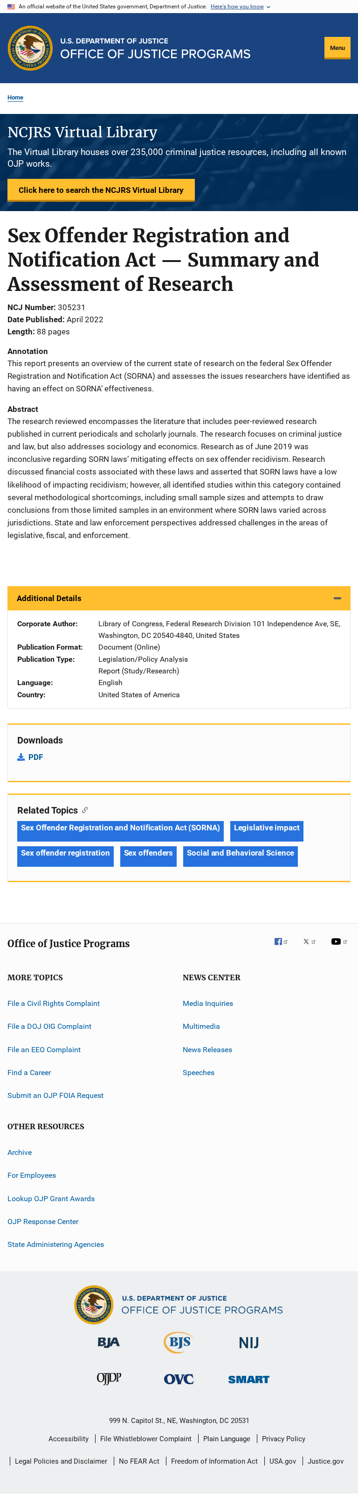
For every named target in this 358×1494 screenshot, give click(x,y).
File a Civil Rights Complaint (53, 1003)
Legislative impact (267, 827)
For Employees (31, 1175)
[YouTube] (340, 948)
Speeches (198, 1072)
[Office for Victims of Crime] (179, 1386)
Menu (337, 47)
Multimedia (201, 1026)
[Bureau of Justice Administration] (109, 1350)
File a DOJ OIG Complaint (49, 1026)
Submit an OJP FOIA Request (55, 1095)
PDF (35, 757)
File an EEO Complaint (44, 1049)
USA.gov (282, 1461)
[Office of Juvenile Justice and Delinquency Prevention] (109, 1387)
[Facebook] (285, 948)
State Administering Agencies (55, 1244)
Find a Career (29, 1072)
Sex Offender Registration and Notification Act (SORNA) (120, 827)
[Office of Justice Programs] (30, 48)
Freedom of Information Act (214, 1461)
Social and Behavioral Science (240, 852)
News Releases (207, 1049)
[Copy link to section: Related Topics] (83, 809)
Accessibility (68, 1439)
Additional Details (49, 598)
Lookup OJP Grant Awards (51, 1198)
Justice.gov (326, 1461)
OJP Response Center (42, 1221)
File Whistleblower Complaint (146, 1439)
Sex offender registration (65, 852)
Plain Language (226, 1439)
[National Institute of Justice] (249, 1350)
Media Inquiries (208, 1003)
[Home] (155, 48)
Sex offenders (148, 852)
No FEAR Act (139, 1461)
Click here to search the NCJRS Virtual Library (101, 190)
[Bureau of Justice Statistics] (179, 1355)
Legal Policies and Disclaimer (61, 1461)
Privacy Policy (283, 1439)
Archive (19, 1152)
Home (15, 97)
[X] (313, 948)
